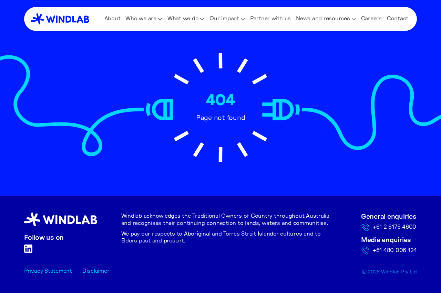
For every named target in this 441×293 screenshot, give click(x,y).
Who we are (140, 18)
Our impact (224, 18)
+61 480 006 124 (395, 250)
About (112, 18)
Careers (371, 18)
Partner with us (270, 18)
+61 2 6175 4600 (394, 227)
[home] (60, 19)
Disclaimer (96, 271)
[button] (143, 19)
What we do (183, 18)
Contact (397, 18)
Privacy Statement (48, 271)
